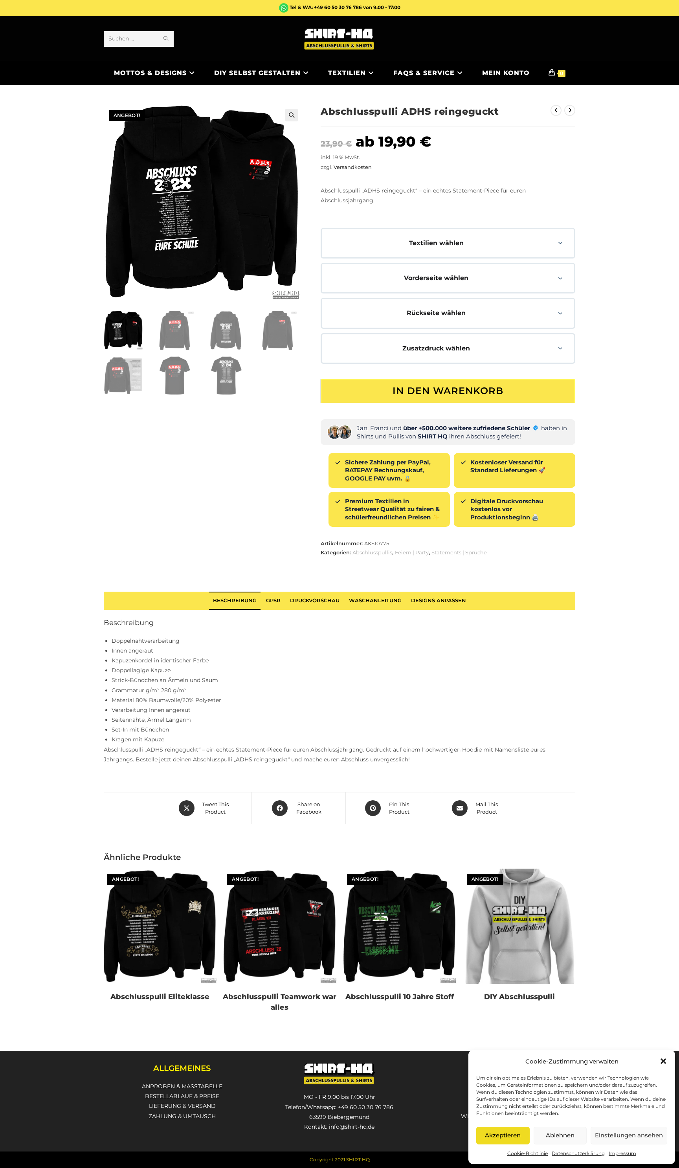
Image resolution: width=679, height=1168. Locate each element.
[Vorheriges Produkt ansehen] (556, 110)
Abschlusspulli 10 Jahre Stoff (399, 996)
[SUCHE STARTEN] (166, 39)
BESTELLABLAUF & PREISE (182, 1096)
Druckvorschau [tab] (315, 600)
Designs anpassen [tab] (438, 600)
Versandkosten (353, 167)
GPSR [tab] (273, 600)
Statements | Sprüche (459, 552)
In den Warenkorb (448, 390)
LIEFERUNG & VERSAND (182, 1105)
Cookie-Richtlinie (527, 1153)
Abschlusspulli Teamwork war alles (279, 1002)
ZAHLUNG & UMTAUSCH (182, 1116)
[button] (663, 1061)
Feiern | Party (412, 552)
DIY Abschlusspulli (519, 996)
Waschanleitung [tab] (375, 600)
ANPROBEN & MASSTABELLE (182, 1086)
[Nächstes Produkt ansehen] (569, 110)
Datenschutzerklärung (578, 1153)
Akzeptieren (503, 1135)
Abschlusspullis (372, 552)
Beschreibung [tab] (235, 600)
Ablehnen (560, 1135)
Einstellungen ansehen (629, 1135)
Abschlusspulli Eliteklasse (159, 996)
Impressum (622, 1153)
